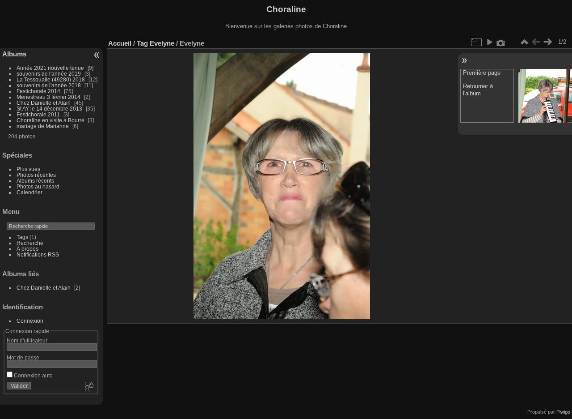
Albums (14, 54)
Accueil (119, 43)
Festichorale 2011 (38, 114)
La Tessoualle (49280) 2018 (51, 79)
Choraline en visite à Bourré (50, 120)
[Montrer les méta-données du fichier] (501, 42)
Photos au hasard (38, 186)
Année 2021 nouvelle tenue (50, 68)
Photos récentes (36, 175)
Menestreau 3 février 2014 (48, 97)
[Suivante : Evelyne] (547, 42)
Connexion (30, 321)
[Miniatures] (524, 42)
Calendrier (29, 192)
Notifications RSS (38, 254)
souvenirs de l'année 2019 (49, 74)
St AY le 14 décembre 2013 (49, 108)
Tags (22, 237)
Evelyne (162, 43)
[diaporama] (489, 42)
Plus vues (28, 169)
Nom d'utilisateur (27, 340)
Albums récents (35, 181)
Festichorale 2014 (38, 91)
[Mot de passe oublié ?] (88, 387)
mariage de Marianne (43, 126)
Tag (142, 43)
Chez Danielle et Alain (44, 103)
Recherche (30, 243)
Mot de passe (23, 357)
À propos (27, 249)
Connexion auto (33, 375)
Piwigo (563, 412)
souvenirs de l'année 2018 (49, 85)
